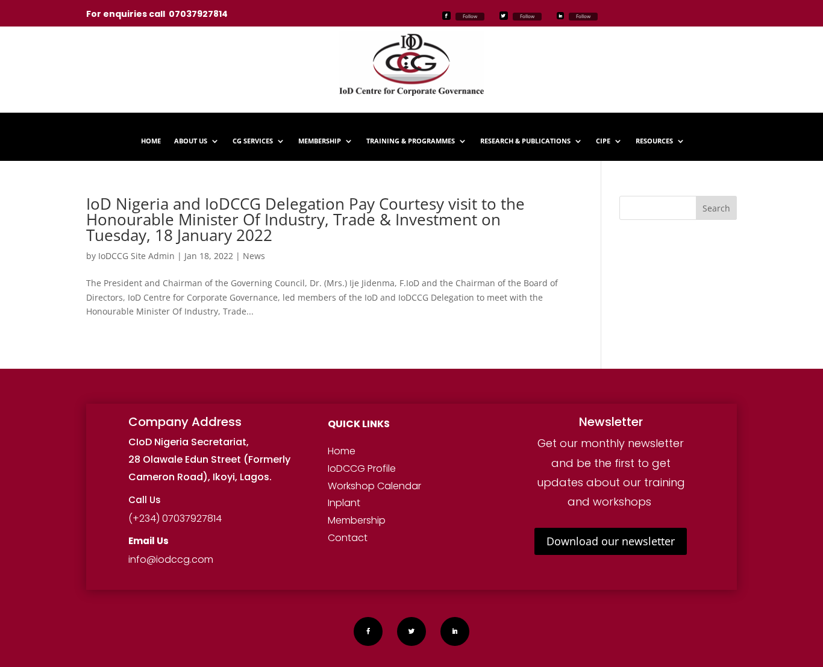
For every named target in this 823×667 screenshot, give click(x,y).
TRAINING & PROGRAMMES (410, 141)
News (254, 255)
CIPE (603, 141)
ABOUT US (190, 141)
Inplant (344, 503)
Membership (357, 520)
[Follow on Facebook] (446, 15)
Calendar (398, 486)
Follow (470, 16)
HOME (151, 141)
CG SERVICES (253, 141)
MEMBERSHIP (319, 141)
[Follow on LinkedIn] (560, 15)
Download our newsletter (610, 541)
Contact (348, 538)
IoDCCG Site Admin (136, 255)
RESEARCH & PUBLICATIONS (525, 141)
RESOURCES (654, 141)
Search (716, 208)
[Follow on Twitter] (503, 15)
